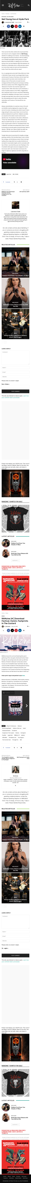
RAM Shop (25, 1178)
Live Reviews (13, 13)
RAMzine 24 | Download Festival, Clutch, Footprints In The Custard (8, 193)
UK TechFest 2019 (24, 191)
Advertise (11, 1178)
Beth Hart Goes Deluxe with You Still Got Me (15, 305)
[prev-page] (3, 342)
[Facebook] (8, 26)
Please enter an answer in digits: (10, 380)
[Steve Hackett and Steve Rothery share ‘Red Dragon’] (15, 324)
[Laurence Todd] (3, 22)
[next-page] (5, 342)
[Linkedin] (20, 26)
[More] (24, 26)
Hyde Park (8, 174)
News (15, 333)
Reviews (7, 13)
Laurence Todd (10, 22)
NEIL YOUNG (15, 174)
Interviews (24, 1176)
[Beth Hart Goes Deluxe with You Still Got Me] (15, 293)
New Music (15, 273)
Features (6, 1178)
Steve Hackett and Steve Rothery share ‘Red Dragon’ (15, 336)
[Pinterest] (16, 26)
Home (3, 13)
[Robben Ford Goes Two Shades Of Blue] (15, 262)
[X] (12, 26)
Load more (15, 560)
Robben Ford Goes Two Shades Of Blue (15, 275)
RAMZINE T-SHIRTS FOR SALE (12, 501)
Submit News (18, 1178)
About (9, 1176)
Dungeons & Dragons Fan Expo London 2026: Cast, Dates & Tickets (14, 567)
